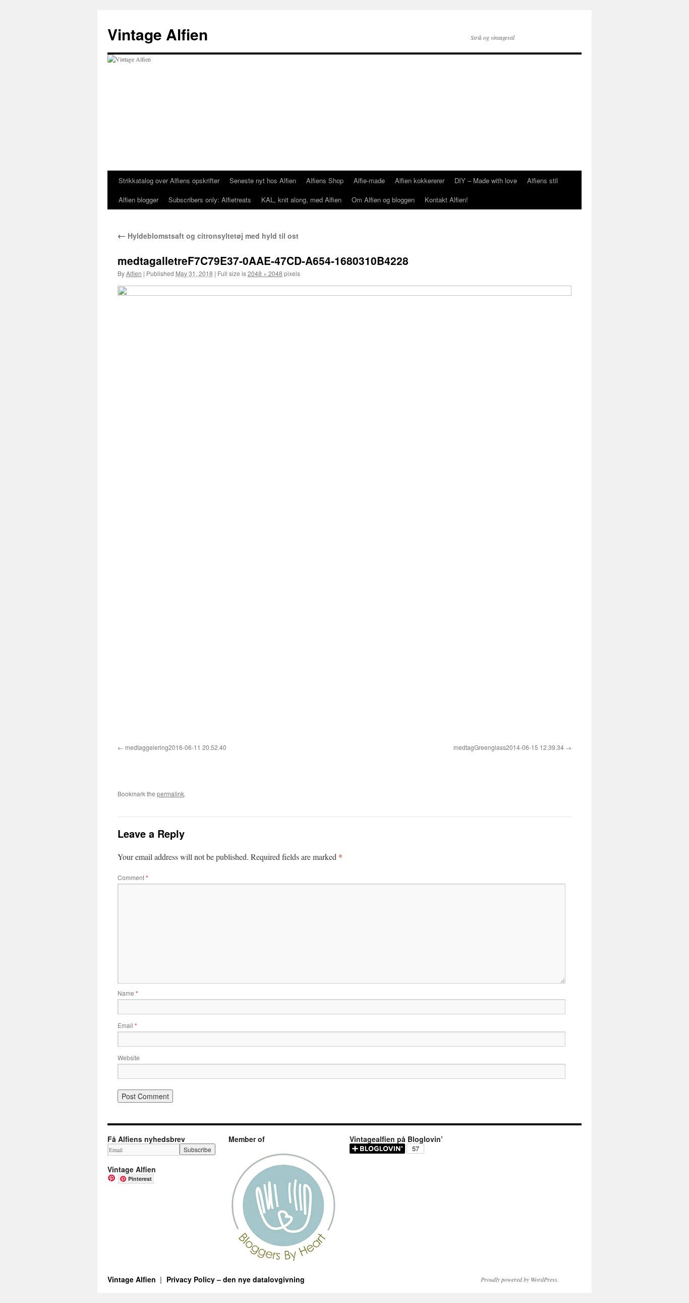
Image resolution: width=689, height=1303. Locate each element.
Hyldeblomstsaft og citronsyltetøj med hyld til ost (208, 236)
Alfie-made (369, 180)
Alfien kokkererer (419, 180)
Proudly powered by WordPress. (520, 1279)
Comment (133, 877)
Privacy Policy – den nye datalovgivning (235, 1279)
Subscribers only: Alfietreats (209, 199)
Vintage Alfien (157, 34)
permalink (170, 793)
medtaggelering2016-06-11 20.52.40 (175, 747)
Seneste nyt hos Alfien (262, 180)
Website (129, 1057)
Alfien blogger (138, 199)
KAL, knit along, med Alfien (301, 199)
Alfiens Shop (324, 180)
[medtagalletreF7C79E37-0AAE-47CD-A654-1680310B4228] (344, 513)
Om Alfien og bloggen (383, 199)
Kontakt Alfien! (446, 199)
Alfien (134, 273)
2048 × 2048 (265, 273)
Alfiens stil (542, 180)
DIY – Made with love (485, 180)
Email (127, 1025)
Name (128, 993)
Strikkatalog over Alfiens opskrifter (169, 180)
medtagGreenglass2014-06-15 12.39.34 (508, 747)
